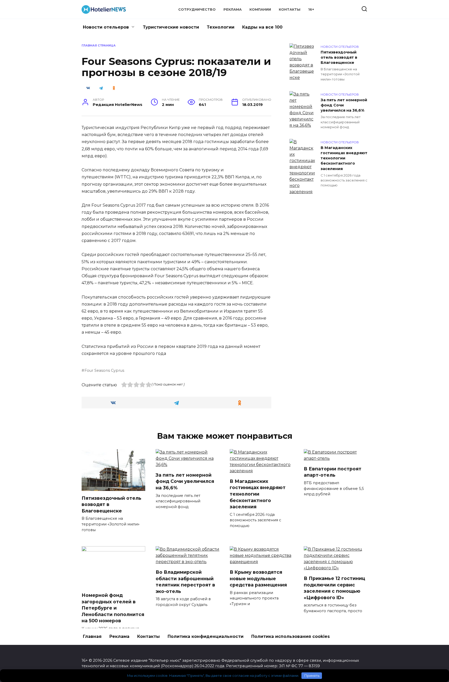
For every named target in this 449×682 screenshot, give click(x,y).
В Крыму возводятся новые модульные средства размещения (258, 578)
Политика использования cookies (290, 636)
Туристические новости (171, 27)
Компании (260, 9)
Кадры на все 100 (262, 27)
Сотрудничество (197, 9)
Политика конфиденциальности (205, 636)
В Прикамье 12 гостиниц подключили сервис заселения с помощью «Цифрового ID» (334, 588)
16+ (311, 9)
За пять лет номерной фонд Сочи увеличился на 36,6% (344, 105)
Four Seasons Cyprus (104, 370)
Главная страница (99, 45)
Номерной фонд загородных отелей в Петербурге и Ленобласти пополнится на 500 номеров (113, 608)
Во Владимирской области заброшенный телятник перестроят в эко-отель (185, 581)
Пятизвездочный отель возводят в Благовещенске (339, 57)
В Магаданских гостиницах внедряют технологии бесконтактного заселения (344, 158)
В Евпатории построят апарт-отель (332, 472)
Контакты (289, 9)
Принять (311, 675)
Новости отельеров (106, 27)
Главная (92, 636)
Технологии (220, 27)
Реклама (232, 9)
